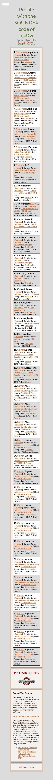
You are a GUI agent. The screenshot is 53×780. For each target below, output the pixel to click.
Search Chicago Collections (26, 716)
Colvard (21, 349)
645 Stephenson (24, 308)
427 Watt (34, 323)
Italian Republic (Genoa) (24, 170)
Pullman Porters (25, 754)
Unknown (18, 190)
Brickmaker (30, 247)
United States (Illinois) (24, 445)
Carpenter (29, 118)
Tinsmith (29, 283)
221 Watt (34, 294)
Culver (20, 385)
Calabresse (21, 52)
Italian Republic (21, 57)
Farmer (28, 197)
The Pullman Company (27, 748)
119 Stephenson (24, 279)
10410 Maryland (21, 59)
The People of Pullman (27, 41)
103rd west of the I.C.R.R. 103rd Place (25, 192)
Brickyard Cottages (23, 244)
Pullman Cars (23, 750)
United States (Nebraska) (25, 77)
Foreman (29, 465)
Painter (28, 296)
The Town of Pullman (27, 752)
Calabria (20, 165)
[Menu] (5, 4)
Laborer (28, 62)
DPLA (23, 723)
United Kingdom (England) (26, 391)
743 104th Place (28, 393)
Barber (28, 361)
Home (28, 40)
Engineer (29, 325)
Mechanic (29, 449)
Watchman (30, 213)
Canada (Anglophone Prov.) (26, 564)
